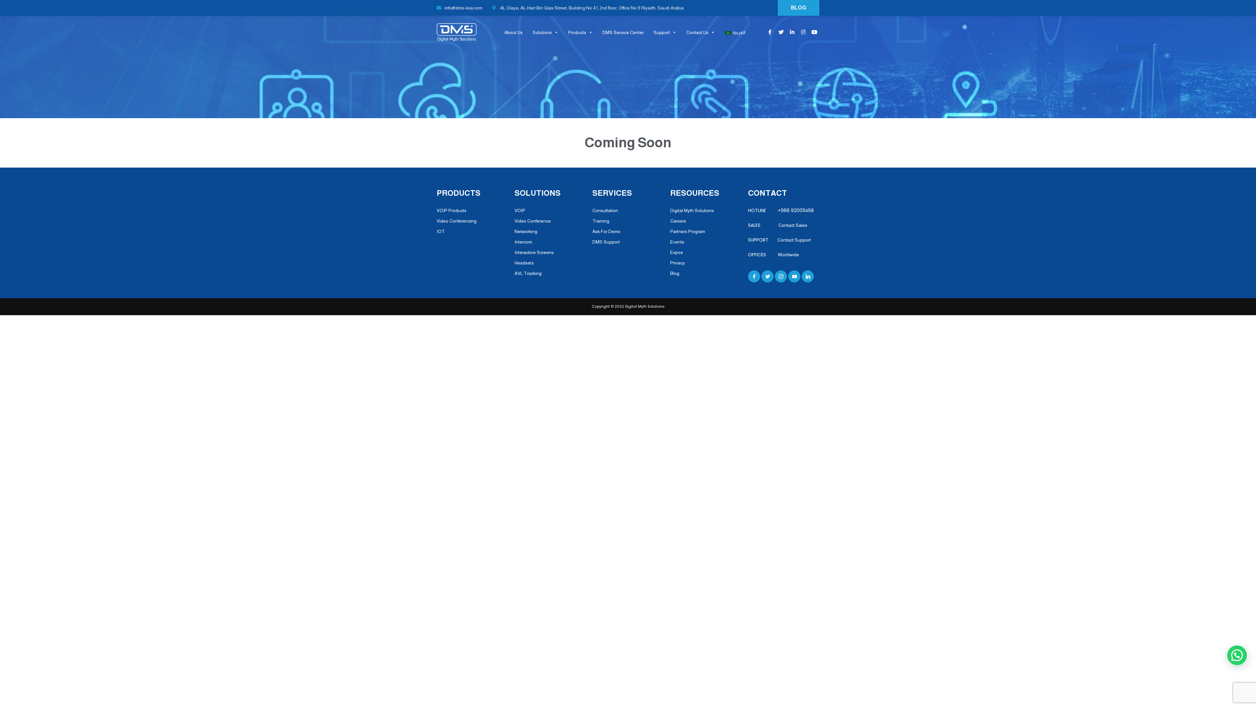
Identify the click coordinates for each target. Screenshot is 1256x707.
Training (600, 221)
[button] (1237, 655)
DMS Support (606, 242)
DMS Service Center (623, 32)
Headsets (524, 262)
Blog (674, 273)
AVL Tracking (528, 273)
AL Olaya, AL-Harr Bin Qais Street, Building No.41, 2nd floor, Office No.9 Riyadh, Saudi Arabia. (592, 7)
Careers (678, 221)
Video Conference (533, 221)
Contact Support (794, 240)
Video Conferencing (457, 221)
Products (577, 32)
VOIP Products (451, 210)
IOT (441, 231)
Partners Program (687, 231)
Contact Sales (792, 225)
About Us (513, 32)
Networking (526, 231)
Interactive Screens (534, 252)
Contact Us (697, 32)
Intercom (523, 242)
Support (662, 32)
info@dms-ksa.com (463, 7)
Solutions (542, 32)
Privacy (677, 262)
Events (677, 242)
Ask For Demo (606, 231)
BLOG (798, 7)
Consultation (605, 210)
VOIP (520, 210)
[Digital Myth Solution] (455, 32)
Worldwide (788, 254)
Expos (676, 252)
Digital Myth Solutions (692, 210)
